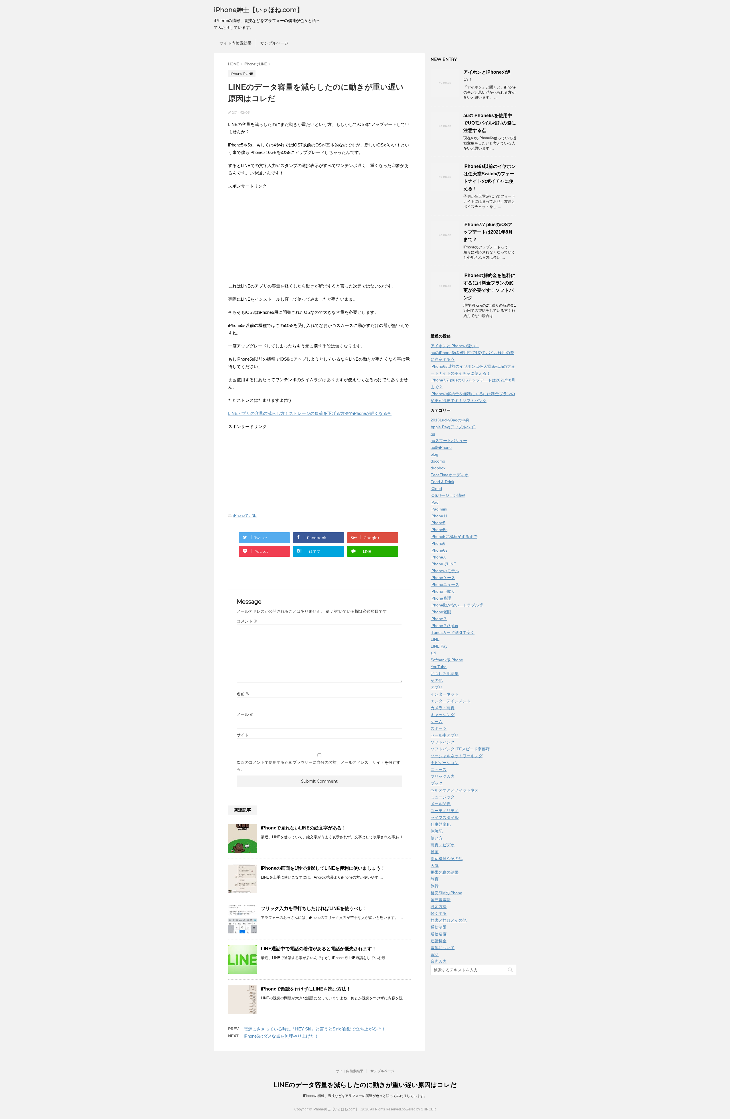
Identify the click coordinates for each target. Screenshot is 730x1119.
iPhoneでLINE (245, 515)
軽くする (439, 913)
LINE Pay (439, 646)
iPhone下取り (443, 591)
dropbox (438, 468)
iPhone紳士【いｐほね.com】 (258, 10)
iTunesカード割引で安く (452, 632)
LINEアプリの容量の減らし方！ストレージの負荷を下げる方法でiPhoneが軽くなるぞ (310, 413)
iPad (435, 502)
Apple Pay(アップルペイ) (453, 427)
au (433, 433)
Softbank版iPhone (447, 660)
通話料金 (439, 941)
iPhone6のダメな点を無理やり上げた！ (281, 1036)
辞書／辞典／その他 (449, 920)
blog (434, 454)
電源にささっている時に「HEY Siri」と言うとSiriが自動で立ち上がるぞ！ (315, 1028)
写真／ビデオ (443, 845)
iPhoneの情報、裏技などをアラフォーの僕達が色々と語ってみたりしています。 (365, 1096)
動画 (435, 851)
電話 (435, 954)
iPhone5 (438, 523)
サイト (243, 735)
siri (433, 653)
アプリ (437, 687)
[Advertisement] (276, 236)
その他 (437, 680)
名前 (243, 694)
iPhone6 (438, 543)
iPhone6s (439, 550)
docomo (438, 461)
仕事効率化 (441, 824)
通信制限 (439, 927)
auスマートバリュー (449, 440)
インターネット (445, 694)
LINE (435, 639)
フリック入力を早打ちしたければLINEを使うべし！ (314, 908)
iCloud (436, 488)
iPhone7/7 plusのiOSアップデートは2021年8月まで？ (488, 232)
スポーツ (439, 728)
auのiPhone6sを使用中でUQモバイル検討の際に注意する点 (489, 123)
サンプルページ (274, 43)
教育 (435, 879)
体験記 (437, 831)
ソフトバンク (443, 742)
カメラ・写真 (443, 708)
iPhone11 (439, 516)
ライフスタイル (445, 817)
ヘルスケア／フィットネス (454, 790)
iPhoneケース (443, 577)
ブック (437, 783)
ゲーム (437, 721)
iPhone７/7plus (444, 625)
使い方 (437, 838)
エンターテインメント (451, 701)
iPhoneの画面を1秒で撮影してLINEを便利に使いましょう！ (323, 868)
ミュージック (443, 797)
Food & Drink (442, 481)
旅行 (435, 886)
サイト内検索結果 (236, 43)
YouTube (439, 666)
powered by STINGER (419, 1109)
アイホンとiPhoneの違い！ (455, 345)
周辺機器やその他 (447, 858)
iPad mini (439, 509)
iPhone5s (439, 529)
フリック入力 (443, 776)
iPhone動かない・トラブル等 (457, 605)
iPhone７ (439, 618)
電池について (443, 947)
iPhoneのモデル (445, 570)
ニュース (439, 769)
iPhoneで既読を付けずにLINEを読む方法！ (306, 989)
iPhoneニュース (445, 584)
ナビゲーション (445, 762)
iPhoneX (438, 557)
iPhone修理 (441, 598)
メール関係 (441, 803)
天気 (435, 865)
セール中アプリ (445, 735)
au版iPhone (441, 447)
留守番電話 (441, 899)
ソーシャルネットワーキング (456, 756)
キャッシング (443, 714)
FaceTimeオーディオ (450, 475)
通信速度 (439, 934)
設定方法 (439, 906)
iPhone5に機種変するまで (454, 536)
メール (245, 714)
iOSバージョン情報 (448, 495)
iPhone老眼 (441, 612)
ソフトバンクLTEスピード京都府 (460, 749)
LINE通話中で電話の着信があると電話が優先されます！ (318, 948)
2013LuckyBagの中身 (450, 420)
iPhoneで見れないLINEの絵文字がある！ (303, 827)
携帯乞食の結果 (445, 872)
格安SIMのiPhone (446, 893)
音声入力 (439, 961)
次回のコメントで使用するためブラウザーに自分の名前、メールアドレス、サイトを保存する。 (318, 766)
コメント (247, 621)
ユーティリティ (445, 810)
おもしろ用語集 (445, 673)
